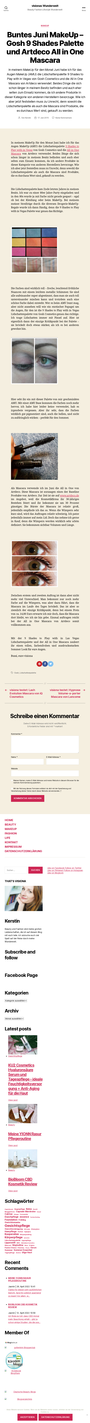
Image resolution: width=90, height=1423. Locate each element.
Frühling (22, 1220)
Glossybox (35, 1229)
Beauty (11, 1125)
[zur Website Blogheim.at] (24, 1343)
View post (13, 1100)
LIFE (7, 838)
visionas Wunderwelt (45, 5)
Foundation (11, 1219)
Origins (31, 1245)
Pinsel (27, 1248)
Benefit (35, 1209)
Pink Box (21, 1248)
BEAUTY (10, 824)
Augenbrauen (9, 1209)
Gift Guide (27, 1229)
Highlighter (27, 1232)
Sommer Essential (23, 1250)
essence (24, 1216)
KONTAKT (11, 842)
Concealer (24, 1214)
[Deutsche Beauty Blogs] (24, 1392)
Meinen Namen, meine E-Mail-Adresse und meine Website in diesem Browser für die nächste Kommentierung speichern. (46, 781)
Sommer (9, 1250)
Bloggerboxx (10, 1212)
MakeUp (45, 26)
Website (14, 768)
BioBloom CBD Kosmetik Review (22, 1181)
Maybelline (17, 1245)
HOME (9, 820)
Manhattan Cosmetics (28, 1243)
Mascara (8, 1245)
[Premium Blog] (24, 1399)
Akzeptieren (27, 1417)
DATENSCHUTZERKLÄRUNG (23, 851)
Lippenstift (10, 1242)
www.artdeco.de (69, 495)
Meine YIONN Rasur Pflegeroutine (24, 1136)
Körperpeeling (25, 1234)
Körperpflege (14, 1237)
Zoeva (18, 1253)
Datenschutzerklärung (55, 1417)
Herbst (20, 1232)
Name (14, 757)
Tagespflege (10, 1253)
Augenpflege (19, 1209)
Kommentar (16, 734)
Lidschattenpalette (28, 673)
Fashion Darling (35, 1217)
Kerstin (28, 118)
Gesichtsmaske (12, 1222)
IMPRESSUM (13, 846)
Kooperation (12, 1234)
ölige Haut (27, 1252)
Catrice (9, 1214)
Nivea (26, 1245)
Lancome (26, 1238)
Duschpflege (12, 1217)
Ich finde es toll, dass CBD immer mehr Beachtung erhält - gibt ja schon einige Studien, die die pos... (24, 1319)
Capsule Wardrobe (26, 1211)
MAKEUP (11, 829)
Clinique (16, 1214)
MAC (18, 1243)
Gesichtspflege (15, 1056)
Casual (39, 1212)
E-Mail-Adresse (53, 757)
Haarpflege (11, 1231)
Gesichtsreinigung (14, 1229)
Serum (33, 1248)
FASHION (11, 833)
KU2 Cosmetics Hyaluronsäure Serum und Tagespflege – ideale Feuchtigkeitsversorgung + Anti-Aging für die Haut (25, 1079)
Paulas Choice (11, 1248)
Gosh (16, 673)
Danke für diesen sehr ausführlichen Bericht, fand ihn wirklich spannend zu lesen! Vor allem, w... (25, 1292)
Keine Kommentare (63, 118)
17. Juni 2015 (43, 118)
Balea (29, 1209)
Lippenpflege (26, 1240)
